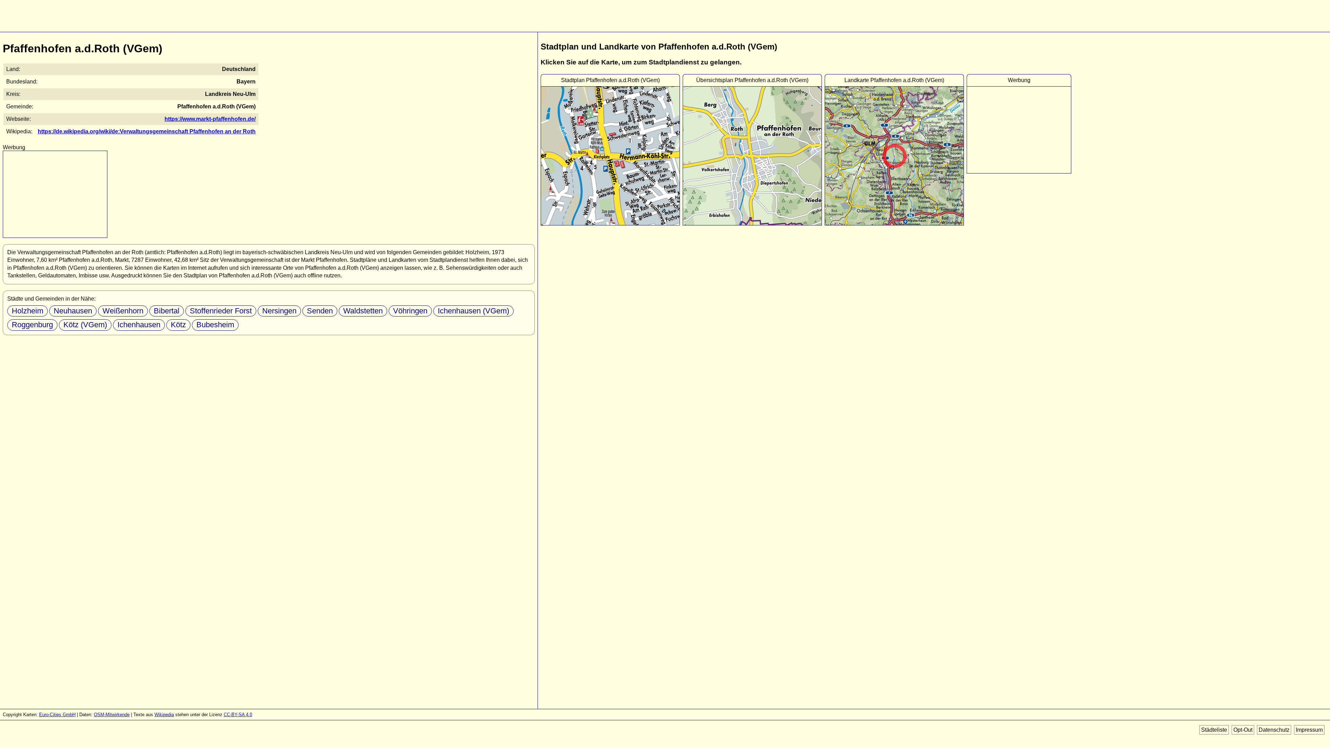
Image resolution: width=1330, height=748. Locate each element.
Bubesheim (215, 324)
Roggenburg (32, 324)
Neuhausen (73, 310)
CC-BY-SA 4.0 (238, 714)
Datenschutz (1274, 730)
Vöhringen (410, 310)
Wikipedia (164, 714)
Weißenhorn (123, 310)
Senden (320, 310)
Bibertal (166, 310)
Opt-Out (1242, 730)
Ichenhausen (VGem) (473, 310)
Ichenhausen (138, 324)
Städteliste (1214, 730)
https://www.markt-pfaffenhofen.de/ (210, 119)
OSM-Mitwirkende (112, 714)
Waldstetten (363, 310)
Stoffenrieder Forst (221, 310)
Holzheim (27, 310)
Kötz (178, 324)
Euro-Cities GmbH (57, 714)
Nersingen (279, 310)
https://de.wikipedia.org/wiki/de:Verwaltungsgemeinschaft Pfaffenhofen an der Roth (147, 131)
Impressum (1309, 730)
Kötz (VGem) (85, 324)
